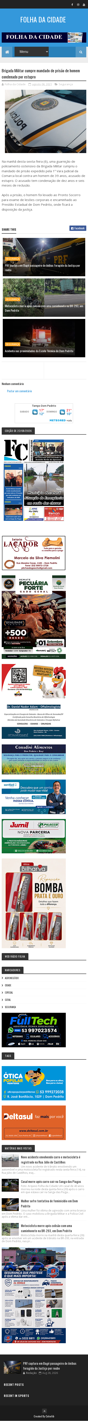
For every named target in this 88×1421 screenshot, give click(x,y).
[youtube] (84, 4)
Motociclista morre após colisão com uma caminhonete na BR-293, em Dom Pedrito (44, 308)
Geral (8, 999)
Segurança (66, 84)
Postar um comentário (19, 391)
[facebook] (72, 4)
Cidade (8, 985)
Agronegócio (12, 978)
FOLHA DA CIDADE (43, 19)
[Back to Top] (44, 1411)
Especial (9, 992)
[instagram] (78, 4)
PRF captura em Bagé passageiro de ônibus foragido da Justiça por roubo (42, 267)
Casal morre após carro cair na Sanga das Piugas (51, 1181)
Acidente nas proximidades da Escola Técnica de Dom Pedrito (39, 351)
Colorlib (50, 1416)
